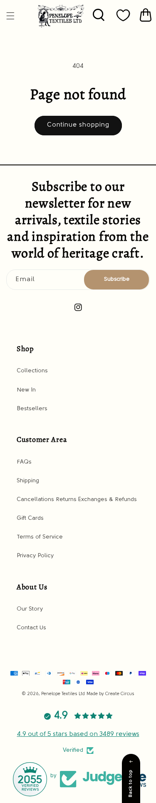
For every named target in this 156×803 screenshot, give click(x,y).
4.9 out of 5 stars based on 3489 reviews (78, 734)
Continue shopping (78, 125)
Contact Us (31, 628)
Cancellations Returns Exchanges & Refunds (77, 499)
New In (26, 390)
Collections (32, 371)
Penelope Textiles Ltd (63, 694)
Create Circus (119, 694)
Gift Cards (30, 518)
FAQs (24, 462)
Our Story (30, 609)
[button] (10, 16)
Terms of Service (40, 537)
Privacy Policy (35, 556)
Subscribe (116, 279)
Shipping (28, 481)
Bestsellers (32, 409)
